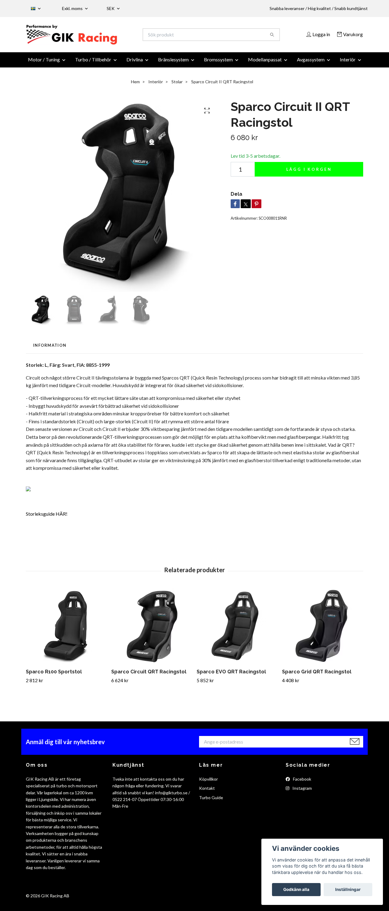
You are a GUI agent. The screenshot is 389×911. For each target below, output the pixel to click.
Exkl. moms (73, 8)
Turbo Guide (211, 800)
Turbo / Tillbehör (93, 63)
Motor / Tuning (44, 63)
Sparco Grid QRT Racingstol (316, 675)
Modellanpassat (265, 63)
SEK (111, 8)
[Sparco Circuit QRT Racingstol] (151, 630)
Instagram (301, 791)
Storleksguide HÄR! (46, 517)
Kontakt (207, 791)
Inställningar (348, 889)
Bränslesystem (173, 63)
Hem (135, 85)
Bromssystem (218, 63)
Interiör (348, 63)
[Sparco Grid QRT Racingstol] (322, 630)
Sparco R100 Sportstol (54, 675)
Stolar (177, 85)
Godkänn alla (296, 889)
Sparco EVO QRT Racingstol (231, 675)
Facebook (301, 782)
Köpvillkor (208, 782)
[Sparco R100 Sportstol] (66, 630)
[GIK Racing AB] (110, 36)
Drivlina (134, 63)
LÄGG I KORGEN (309, 172)
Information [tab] (49, 348)
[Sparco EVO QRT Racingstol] (237, 630)
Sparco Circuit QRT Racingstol (148, 675)
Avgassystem (311, 63)
